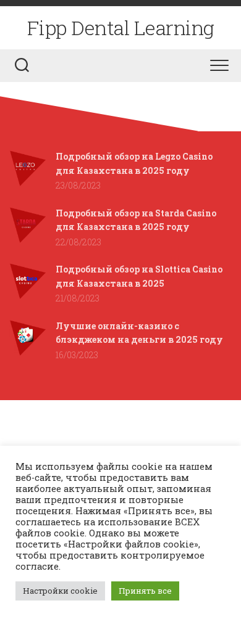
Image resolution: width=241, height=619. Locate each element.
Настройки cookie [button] (60, 590)
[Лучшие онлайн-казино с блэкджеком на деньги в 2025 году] (27, 353)
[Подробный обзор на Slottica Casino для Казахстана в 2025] (27, 296)
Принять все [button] (145, 590)
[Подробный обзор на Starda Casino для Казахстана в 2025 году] (27, 240)
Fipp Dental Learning (120, 27)
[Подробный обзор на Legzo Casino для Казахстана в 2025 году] (27, 183)
